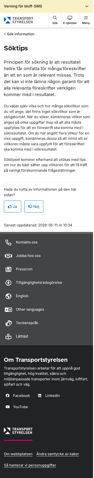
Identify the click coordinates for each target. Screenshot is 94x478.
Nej (36, 206)
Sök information (20, 34)
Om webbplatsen (18, 454)
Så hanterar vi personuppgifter (30, 465)
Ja (15, 206)
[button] (55, 20)
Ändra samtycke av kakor (57, 454)
